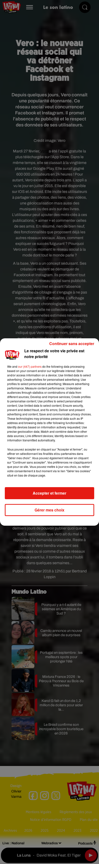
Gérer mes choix (49, 510)
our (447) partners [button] (30, 366)
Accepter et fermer (49, 493)
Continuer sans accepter (71, 343)
